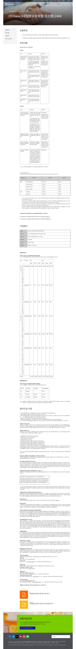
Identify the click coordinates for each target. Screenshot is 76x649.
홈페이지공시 (57, 641)
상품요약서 (47, 216)
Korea (54, 636)
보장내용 (7, 33)
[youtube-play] (20, 636)
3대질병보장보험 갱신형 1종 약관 (39, 594)
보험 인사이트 (41, 5)
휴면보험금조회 (19, 642)
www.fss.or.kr (32, 559)
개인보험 (27, 5)
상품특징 (7, 30)
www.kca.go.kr (31, 561)
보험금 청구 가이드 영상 (63, 5)
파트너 (36, 5)
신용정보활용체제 (29, 641)
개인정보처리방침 (23, 641)
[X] (16, 636)
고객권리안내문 (34, 641)
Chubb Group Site (17, 641)
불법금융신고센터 (27, 642)
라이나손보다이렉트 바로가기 (27, 628)
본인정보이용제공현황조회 (12, 642)
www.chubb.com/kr (36, 582)
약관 (44, 216)
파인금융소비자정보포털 (46, 642)
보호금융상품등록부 (63, 641)
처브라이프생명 (52, 642)
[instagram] (24, 636)
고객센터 (55, 5)
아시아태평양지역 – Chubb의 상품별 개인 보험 (18, 11)
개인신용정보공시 (40, 641)
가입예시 (7, 36)
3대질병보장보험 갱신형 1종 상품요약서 (41, 604)
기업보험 (32, 5)
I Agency (23, 642)
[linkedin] (13, 636)
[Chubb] (9, 5)
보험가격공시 (50, 641)
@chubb (57, 642)
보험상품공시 (45, 641)
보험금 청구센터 (49, 5)
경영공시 (53, 641)
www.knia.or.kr (36, 576)
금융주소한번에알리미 (39, 642)
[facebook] (9, 636)
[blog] (27, 636)
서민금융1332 (33, 642)
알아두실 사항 (8, 38)
